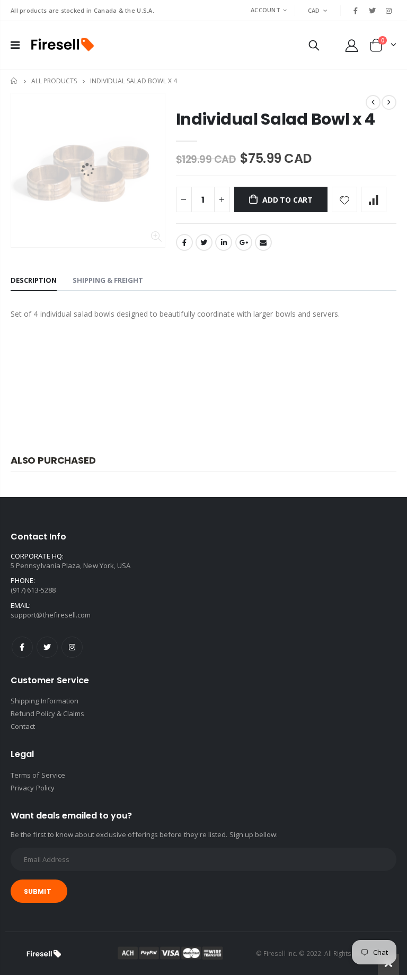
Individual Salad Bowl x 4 (276, 119)
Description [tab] (34, 280)
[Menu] (15, 45)
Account (265, 10)
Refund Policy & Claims (47, 713)
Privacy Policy (33, 788)
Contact (23, 726)
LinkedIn (223, 242)
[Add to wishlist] (344, 199)
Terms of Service (38, 775)
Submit (37, 891)
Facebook (184, 242)
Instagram (72, 647)
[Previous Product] (373, 102)
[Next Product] (389, 102)
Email (263, 242)
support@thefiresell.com (51, 615)
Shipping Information (44, 701)
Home (15, 81)
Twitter (204, 242)
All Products (54, 80)
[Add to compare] (373, 199)
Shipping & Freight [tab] (108, 280)
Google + (243, 242)
